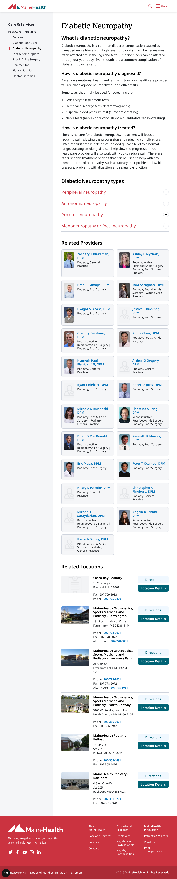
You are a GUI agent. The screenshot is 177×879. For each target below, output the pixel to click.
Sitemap (76, 873)
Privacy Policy (17, 873)
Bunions (17, 37)
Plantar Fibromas (23, 76)
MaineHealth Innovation (152, 828)
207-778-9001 (112, 633)
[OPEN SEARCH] (150, 6)
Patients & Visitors (156, 836)
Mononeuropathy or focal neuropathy (98, 226)
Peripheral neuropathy (83, 192)
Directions (157, 579)
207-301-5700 (112, 799)
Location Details (155, 588)
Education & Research (124, 828)
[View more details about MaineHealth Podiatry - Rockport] (75, 781)
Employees (123, 836)
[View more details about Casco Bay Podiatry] (75, 584)
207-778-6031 (119, 641)
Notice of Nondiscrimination (48, 873)
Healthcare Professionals (125, 843)
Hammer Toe (20, 65)
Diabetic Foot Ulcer (24, 43)
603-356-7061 (112, 722)
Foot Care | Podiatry (22, 32)
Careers (93, 842)
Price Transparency (153, 849)
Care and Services (100, 836)
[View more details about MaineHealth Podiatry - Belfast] (75, 742)
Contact (93, 848)
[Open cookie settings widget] (6, 873)
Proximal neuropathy (82, 214)
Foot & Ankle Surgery (26, 59)
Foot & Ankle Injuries (26, 54)
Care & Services (21, 24)
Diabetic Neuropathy (26, 48)
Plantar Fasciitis (22, 70)
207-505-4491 (112, 760)
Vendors (149, 842)
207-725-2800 (112, 599)
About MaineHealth (96, 828)
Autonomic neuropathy (84, 203)
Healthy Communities (125, 852)
